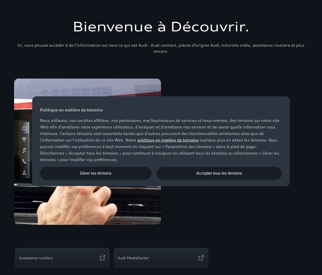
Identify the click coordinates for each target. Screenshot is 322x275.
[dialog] (161, 141)
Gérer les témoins (95, 173)
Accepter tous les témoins (219, 173)
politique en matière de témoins (167, 140)
